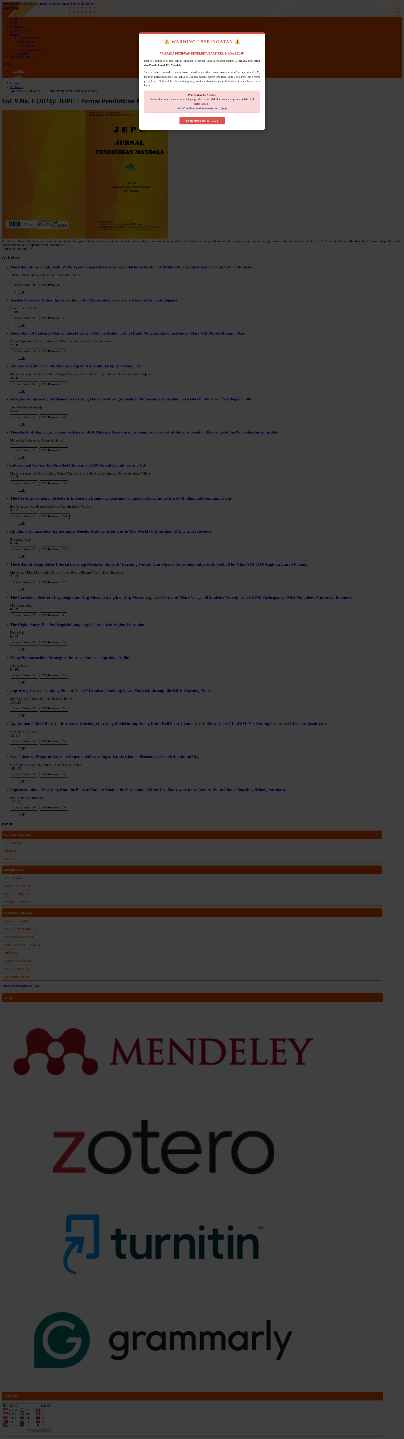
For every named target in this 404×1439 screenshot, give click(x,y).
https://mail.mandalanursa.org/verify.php (202, 107)
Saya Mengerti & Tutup (202, 120)
